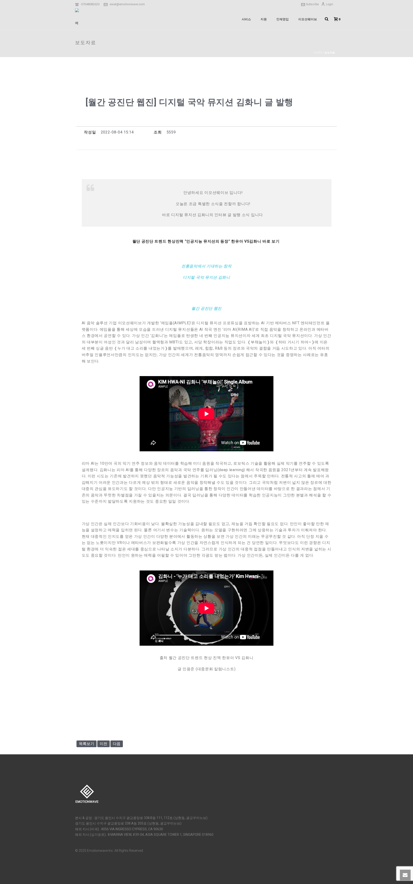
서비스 (246, 19)
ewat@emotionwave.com (127, 4)
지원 (264, 19)
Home (318, 52)
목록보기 (86, 743)
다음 (116, 743)
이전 (103, 743)
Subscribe (312, 4)
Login (329, 4)
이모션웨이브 (307, 19)
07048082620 (90, 4)
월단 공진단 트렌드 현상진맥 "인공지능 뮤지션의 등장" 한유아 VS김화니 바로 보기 (206, 241)
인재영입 (282, 19)
